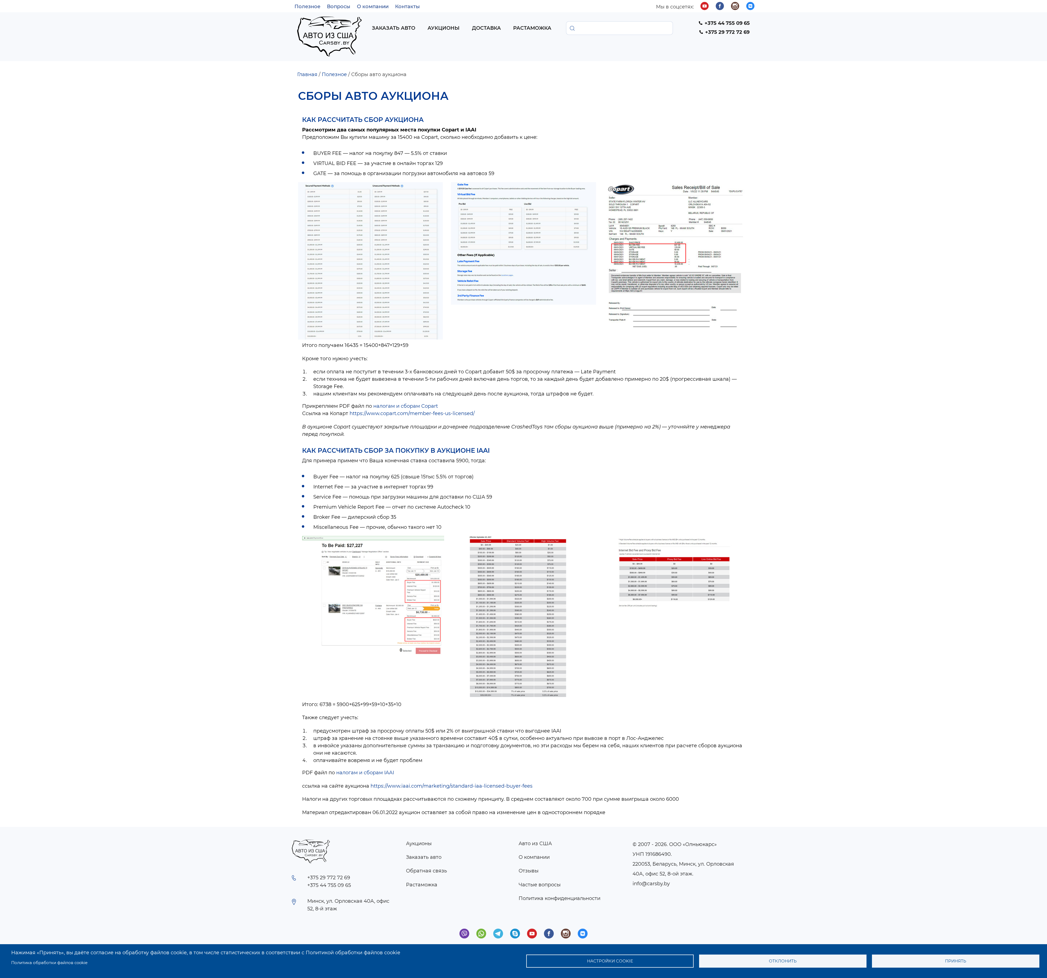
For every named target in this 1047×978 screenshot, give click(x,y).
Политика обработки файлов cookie (49, 962)
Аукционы (443, 28)
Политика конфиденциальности (559, 898)
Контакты (407, 7)
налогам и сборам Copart (405, 406)
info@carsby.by (651, 884)
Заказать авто (393, 28)
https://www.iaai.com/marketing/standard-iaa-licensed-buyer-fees (451, 786)
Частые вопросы (540, 885)
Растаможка (532, 28)
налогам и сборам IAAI (365, 773)
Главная (307, 74)
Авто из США (535, 844)
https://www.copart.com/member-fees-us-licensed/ (412, 413)
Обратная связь (426, 871)
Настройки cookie (610, 961)
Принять (955, 961)
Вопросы (338, 7)
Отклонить (783, 961)
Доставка (486, 28)
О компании (373, 7)
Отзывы (528, 871)
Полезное (307, 7)
